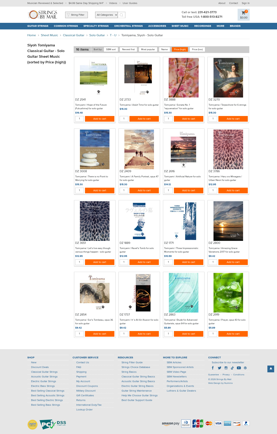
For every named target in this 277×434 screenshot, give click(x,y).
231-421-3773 (207, 12)
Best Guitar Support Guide (137, 400)
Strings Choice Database (136, 367)
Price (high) (180, 49)
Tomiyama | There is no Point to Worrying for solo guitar (91, 178)
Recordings (202, 26)
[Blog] (245, 368)
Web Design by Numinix (220, 383)
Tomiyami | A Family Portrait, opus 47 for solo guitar (139, 178)
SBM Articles (174, 362)
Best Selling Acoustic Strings (47, 395)
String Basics (129, 372)
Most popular (148, 49)
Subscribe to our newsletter (228, 362)
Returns (81, 400)
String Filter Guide (132, 362)
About (221, 3)
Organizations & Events (180, 386)
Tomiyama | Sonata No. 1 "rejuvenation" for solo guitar (179, 107)
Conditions (238, 375)
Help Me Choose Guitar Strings (140, 395)
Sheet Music (180, 26)
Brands (235, 26)
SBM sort (111, 49)
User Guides (130, 3)
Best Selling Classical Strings (47, 390)
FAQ (78, 367)
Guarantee (213, 375)
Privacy (226, 375)
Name (164, 49)
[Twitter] (219, 368)
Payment (81, 376)
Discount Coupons (87, 386)
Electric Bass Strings (43, 386)
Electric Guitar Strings (43, 381)
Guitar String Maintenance (137, 390)
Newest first (128, 49)
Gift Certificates (85, 395)
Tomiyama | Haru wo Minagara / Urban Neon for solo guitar (225, 178)
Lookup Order (84, 409)
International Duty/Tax (89, 405)
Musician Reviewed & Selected (45, 3)
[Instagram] (226, 368)
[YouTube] (239, 368)
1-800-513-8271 (211, 16)
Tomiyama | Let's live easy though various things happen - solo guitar (93, 250)
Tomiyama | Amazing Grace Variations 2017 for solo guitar (224, 250)
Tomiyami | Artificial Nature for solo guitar (182, 178)
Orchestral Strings (128, 26)
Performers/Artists (177, 381)
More (220, 26)
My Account (83, 381)
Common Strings (66, 26)
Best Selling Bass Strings (45, 405)
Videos (113, 3)
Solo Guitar (97, 35)
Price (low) (197, 49)
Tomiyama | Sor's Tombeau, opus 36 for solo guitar (94, 322)
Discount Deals (40, 367)
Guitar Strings (37, 26)
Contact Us (82, 362)
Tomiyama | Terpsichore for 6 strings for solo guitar (227, 107)
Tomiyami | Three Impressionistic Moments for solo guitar (181, 250)
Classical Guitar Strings (44, 372)
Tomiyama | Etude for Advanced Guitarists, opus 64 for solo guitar (181, 322)
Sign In (246, 3)
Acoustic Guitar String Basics (138, 381)
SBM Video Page (176, 372)
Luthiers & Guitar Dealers (181, 390)
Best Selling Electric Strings (47, 400)
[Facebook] (213, 368)
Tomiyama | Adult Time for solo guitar (139, 105)
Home (31, 35)
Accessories (157, 26)
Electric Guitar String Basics (138, 386)
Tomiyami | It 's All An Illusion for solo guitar (139, 322)
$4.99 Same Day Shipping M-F (86, 3)
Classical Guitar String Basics (138, 376)
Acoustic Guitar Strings (44, 376)
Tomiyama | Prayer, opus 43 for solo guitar (227, 322)
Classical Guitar (73, 35)
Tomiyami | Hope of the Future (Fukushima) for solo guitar (91, 107)
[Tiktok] (232, 368)
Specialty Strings (96, 26)
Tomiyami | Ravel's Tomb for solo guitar (137, 250)
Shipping (81, 372)
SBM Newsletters (177, 376)
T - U (113, 35)
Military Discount (86, 390)
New (33, 362)
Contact (233, 3)
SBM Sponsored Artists (180, 367)
